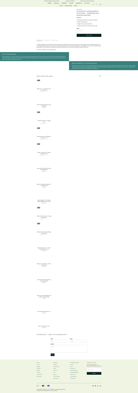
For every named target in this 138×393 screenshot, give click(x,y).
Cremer (49, 3)
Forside (71, 364)
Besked (52, 344)
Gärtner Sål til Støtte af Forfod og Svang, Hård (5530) (44, 280)
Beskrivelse (39, 40)
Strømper (64, 3)
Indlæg (71, 3)
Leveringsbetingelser (74, 372)
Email (71, 338)
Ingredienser (54, 40)
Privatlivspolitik (73, 376)
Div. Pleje (86, 3)
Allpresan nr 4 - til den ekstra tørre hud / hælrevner (44, 89)
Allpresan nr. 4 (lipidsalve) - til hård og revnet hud (44, 264)
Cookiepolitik (72, 378)
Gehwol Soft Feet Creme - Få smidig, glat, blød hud (44, 216)
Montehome (55, 378)
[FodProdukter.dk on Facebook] (93, 386)
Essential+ (55, 370)
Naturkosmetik (56, 366)
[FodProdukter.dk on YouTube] (95, 386)
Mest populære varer (45, 76)
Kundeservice (73, 368)
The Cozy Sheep (56, 376)
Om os (75, 5)
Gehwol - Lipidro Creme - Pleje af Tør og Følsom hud (44, 153)
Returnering (72, 374)
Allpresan (55, 364)
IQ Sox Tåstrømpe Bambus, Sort (43, 311)
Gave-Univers (39, 374)
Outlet (61, 5)
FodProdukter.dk (43, 389)
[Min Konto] (96, 4)
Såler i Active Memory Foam (44, 326)
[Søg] (93, 4)
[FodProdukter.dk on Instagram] (98, 386)
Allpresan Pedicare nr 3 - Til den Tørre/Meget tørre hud (44, 248)
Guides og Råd (68, 5)
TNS (54, 372)
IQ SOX (54, 368)
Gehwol (54, 374)
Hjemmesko (79, 3)
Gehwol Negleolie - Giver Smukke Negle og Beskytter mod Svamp (44, 201)
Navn (52, 338)
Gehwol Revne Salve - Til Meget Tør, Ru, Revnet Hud (44, 137)
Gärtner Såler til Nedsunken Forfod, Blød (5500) (44, 105)
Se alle (100, 75)
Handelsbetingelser (74, 370)
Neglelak (56, 3)
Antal (78, 28)
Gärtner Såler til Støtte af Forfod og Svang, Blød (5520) (44, 169)
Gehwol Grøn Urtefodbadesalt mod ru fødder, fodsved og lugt (44, 296)
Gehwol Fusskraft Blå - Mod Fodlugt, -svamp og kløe (44, 232)
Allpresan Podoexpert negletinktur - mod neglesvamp (44, 185)
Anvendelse (47, 40)
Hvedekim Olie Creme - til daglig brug (44, 121)
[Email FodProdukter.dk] (100, 386)
